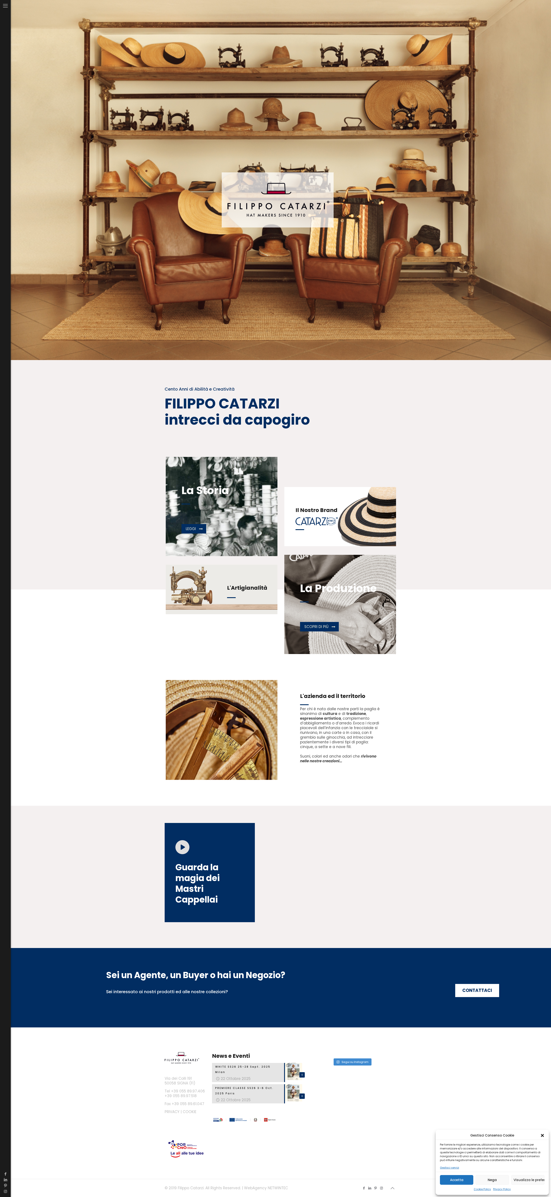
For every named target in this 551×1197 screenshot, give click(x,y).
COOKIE (189, 1111)
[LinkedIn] (5, 1179)
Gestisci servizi (449, 1167)
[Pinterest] (5, 1185)
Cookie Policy (482, 1189)
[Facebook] (5, 1174)
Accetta (456, 1180)
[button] (542, 1135)
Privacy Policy (502, 1189)
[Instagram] (5, 1191)
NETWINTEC (278, 1188)
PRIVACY (172, 1111)
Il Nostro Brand (316, 510)
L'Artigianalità (247, 588)
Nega (492, 1180)
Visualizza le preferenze (529, 1180)
